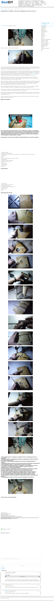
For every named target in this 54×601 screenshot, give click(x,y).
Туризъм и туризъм (45, 43)
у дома (18, 72)
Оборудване (20, 1)
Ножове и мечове (27, 5)
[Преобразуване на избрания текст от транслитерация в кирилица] (18, 558)
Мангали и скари (44, 41)
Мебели (42, 3)
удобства (3, 25)
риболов (43, 33)
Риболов (31, 3)
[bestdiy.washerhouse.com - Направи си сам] (9, 2)
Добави (3, 568)
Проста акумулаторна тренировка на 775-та (7, 515)
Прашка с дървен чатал (37, 4)
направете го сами (32, 74)
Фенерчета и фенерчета (46, 39)
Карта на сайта (3, 598)
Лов (42, 49)
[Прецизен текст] (5, 558)
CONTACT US (7, 598)
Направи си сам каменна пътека (6, 513)
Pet (41, 50)
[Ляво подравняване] (7, 558)
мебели (42, 34)
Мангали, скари (38, 5)
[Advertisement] (20, 18)
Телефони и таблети (45, 48)
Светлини (20, 5)
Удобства (37, 3)
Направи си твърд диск (4, 514)
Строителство (35, 1)
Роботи (42, 47)
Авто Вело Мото (44, 31)
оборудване (43, 26)
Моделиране (43, 1)
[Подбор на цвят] (14, 558)
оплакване (12, 573)
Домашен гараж (44, 45)
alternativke (43, 35)
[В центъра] (8, 558)
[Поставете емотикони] (11, 558)
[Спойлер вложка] (19, 558)
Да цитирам (9, 573)
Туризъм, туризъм (22, 6)
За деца (33, 5)
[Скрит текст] (15, 558)
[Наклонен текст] (3, 558)
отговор (6, 573)
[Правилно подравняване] (10, 558)
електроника (43, 27)
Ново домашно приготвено (24, 0)
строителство (43, 30)
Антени (44, 4)
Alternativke (20, 4)
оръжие (42, 36)
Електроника (28, 1)
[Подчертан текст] (4, 558)
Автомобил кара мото (23, 3)
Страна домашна (30, 6)
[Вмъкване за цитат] (17, 558)
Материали (27, 4)
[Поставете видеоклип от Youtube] (12, 558)
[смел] (1, 558)
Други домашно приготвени (37, 0)
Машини (6, 25)
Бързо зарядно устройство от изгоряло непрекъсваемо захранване (11, 516)
